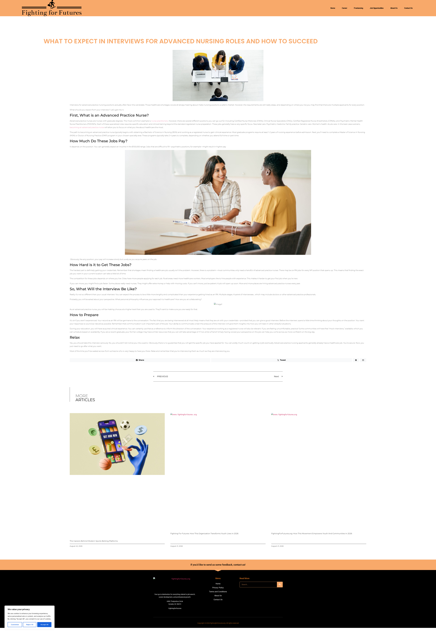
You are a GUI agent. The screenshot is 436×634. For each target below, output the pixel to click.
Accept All (44, 624)
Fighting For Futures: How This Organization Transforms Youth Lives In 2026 (204, 533)
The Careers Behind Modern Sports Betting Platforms (94, 541)
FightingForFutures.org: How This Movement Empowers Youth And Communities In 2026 (311, 533)
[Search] (280, 584)
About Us (393, 8)
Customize (15, 624)
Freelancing (358, 8)
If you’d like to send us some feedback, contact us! (218, 564)
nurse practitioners (159, 121)
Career (344, 8)
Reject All (29, 624)
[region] (29, 617)
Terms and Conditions (218, 592)
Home (332, 8)
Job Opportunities (376, 8)
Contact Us (408, 8)
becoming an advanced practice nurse (87, 127)
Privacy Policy (218, 588)
